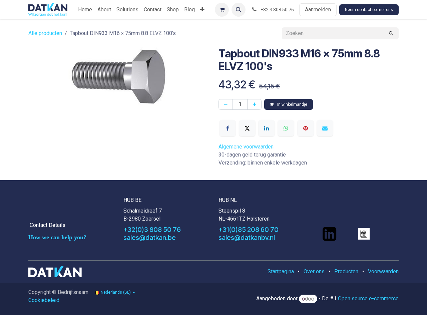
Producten (346, 271)
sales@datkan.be (149, 238)
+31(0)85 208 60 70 (249, 230)
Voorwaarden (383, 271)
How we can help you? (57, 237)
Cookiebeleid (43, 300)
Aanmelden (318, 9)
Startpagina (281, 271)
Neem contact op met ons (369, 9)
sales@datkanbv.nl (247, 238)
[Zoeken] (391, 33)
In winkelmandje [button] (291, 104)
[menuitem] (85, 9)
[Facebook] (228, 128)
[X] (247, 128)
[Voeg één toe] (254, 104)
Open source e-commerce (368, 299)
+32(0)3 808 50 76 (152, 230)
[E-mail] (325, 128)
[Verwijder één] (226, 104)
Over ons (314, 271)
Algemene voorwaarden (246, 146)
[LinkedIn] (267, 128)
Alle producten (45, 33)
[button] (239, 10)
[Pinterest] (306, 128)
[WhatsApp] (286, 128)
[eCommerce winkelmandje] (222, 10)
